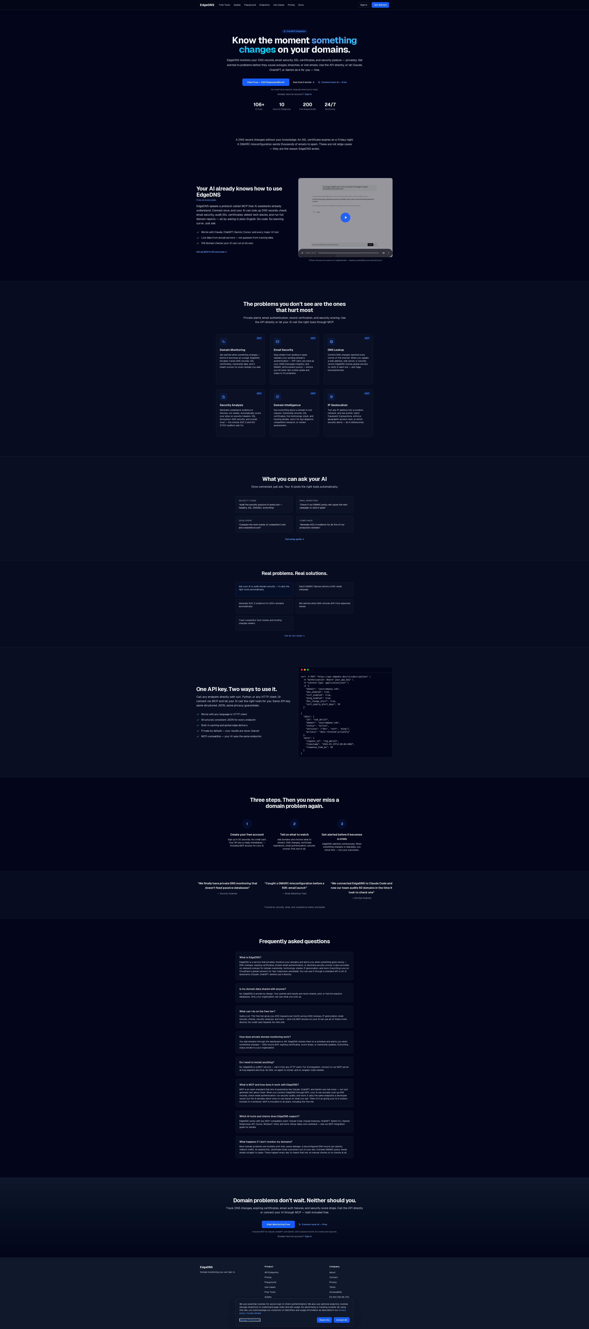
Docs (301, 5)
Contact (333, 1277)
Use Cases (278, 5)
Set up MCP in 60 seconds (211, 252)
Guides (237, 5)
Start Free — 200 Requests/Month (265, 82)
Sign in (308, 94)
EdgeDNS (207, 5)
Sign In (363, 5)
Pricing (291, 5)
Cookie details (253, 1313)
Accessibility (335, 1292)
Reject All (324, 1320)
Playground (250, 5)
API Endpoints (272, 1272)
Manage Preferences (249, 1320)
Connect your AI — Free (334, 82)
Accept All (341, 1320)
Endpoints (265, 5)
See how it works (303, 82)
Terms (332, 1287)
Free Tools (224, 5)
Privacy (333, 1282)
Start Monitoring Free (278, 1224)
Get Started (380, 5)
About (332, 1272)
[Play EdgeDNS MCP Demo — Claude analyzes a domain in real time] (345, 217)
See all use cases (294, 635)
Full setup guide (294, 539)
